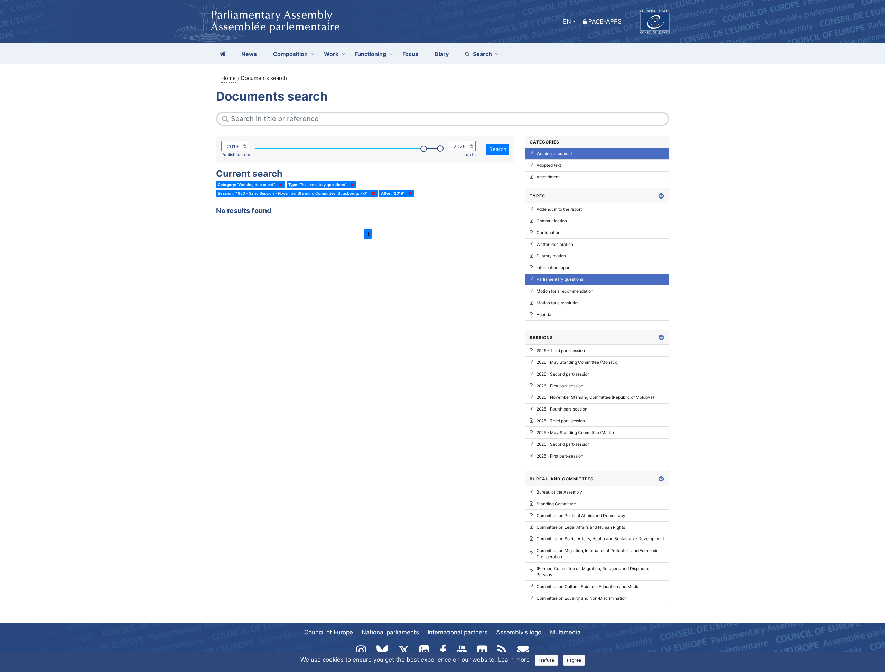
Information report (554, 267)
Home (228, 78)
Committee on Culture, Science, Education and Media (588, 586)
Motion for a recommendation (565, 291)
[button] (661, 196)
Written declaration (555, 244)
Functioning (370, 53)
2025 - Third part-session (561, 420)
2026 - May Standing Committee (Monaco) (578, 362)
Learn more (514, 659)
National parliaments (390, 632)
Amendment (548, 176)
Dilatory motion (551, 255)
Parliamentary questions (560, 279)
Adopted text (549, 165)
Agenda (544, 314)
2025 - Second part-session (563, 444)
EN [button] (567, 21)
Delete (279, 184)
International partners (457, 632)
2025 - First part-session (560, 456)
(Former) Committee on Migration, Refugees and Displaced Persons (593, 571)
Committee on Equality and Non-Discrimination (582, 598)
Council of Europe (328, 632)
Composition (290, 53)
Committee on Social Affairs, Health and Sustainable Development (600, 538)
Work (331, 53)
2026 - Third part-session (561, 350)
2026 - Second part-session (563, 374)
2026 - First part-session (560, 385)
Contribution (548, 232)
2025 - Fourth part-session (562, 409)
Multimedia (565, 632)
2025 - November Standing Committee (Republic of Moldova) (595, 397)
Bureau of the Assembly (559, 492)
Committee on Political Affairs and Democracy (581, 515)
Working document (554, 153)
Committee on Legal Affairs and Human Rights (581, 527)
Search (482, 53)
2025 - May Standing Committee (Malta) (575, 432)
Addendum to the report (559, 209)
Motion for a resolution (558, 302)
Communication (552, 220)
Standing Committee (556, 503)
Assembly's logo (518, 632)
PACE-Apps (605, 21)
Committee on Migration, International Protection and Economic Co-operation (598, 553)
